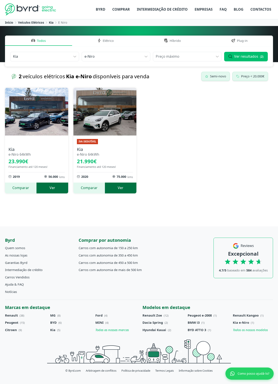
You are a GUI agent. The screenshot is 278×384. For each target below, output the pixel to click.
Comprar (121, 9)
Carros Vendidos (17, 277)
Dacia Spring (152, 322)
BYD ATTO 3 (197, 330)
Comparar (20, 187)
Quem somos (15, 248)
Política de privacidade (135, 371)
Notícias (11, 291)
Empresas (204, 9)
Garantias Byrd (16, 262)
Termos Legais (164, 371)
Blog (238, 9)
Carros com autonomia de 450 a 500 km (108, 262)
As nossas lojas (16, 255)
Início (9, 22)
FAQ (223, 9)
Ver (52, 187)
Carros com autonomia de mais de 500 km (110, 270)
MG (53, 315)
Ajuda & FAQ (14, 284)
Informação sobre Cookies (196, 371)
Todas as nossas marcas (112, 330)
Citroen (11, 330)
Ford (99, 315)
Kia (51, 22)
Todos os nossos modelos (250, 330)
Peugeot (11, 322)
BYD (53, 322)
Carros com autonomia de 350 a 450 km (108, 255)
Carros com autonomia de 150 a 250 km (108, 248)
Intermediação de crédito (162, 9)
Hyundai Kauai (154, 330)
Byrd (100, 9)
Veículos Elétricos (31, 22)
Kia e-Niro (241, 322)
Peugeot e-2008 (200, 315)
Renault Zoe (152, 315)
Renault (11, 315)
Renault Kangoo (246, 315)
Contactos (260, 9)
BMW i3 (194, 322)
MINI (99, 322)
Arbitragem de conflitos (101, 371)
